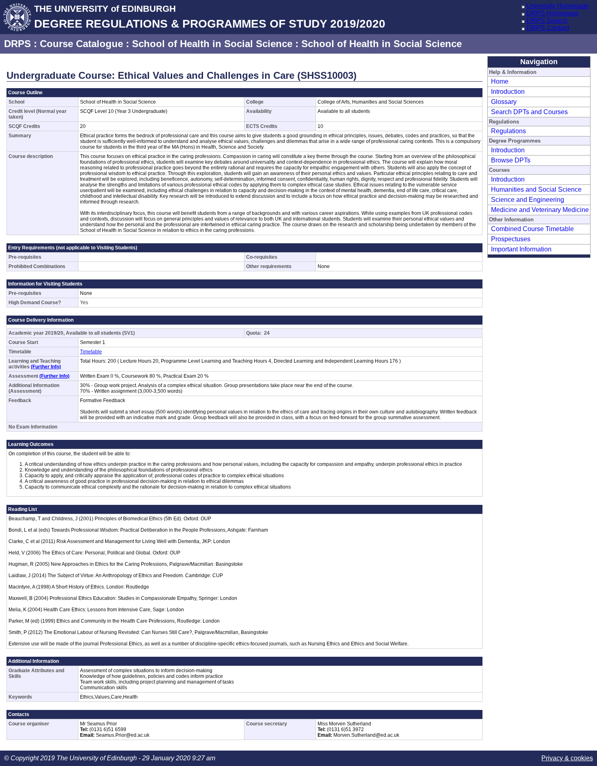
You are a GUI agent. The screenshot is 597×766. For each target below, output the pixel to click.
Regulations (508, 131)
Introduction (508, 91)
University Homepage (557, 5)
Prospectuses (510, 239)
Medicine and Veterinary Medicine (540, 209)
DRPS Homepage (552, 13)
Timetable (91, 352)
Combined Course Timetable (532, 228)
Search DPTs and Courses (529, 111)
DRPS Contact (547, 27)
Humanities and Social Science (536, 189)
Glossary (504, 101)
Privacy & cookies (567, 758)
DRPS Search (546, 20)
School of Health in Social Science (212, 43)
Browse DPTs (510, 160)
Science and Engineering (527, 199)
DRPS (17, 43)
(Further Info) (46, 367)
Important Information (521, 249)
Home (499, 81)
